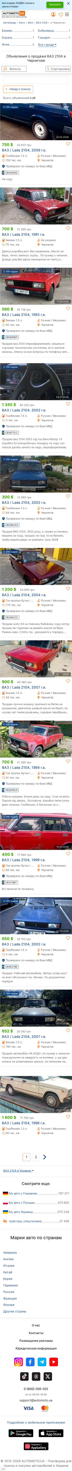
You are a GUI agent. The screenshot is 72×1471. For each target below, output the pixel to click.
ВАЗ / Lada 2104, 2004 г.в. (24, 595)
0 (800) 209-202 (36, 1389)
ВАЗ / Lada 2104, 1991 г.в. (23, 234)
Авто (22, 22)
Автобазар (9, 22)
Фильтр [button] (15, 69)
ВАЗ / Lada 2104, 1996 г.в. (24, 1123)
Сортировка (60, 69)
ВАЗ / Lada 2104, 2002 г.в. (24, 410)
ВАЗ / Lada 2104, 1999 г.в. (24, 860)
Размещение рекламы (36, 1341)
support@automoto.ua (36, 1400)
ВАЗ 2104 (41, 22)
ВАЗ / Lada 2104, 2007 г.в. (24, 687)
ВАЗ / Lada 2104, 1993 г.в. (24, 315)
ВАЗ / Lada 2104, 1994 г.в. (24, 767)
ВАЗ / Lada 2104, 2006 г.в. (24, 150)
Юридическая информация (36, 1348)
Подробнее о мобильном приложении (36, 1422)
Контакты (36, 1333)
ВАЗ (30, 22)
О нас (36, 1325)
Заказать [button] (55, 4)
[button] (68, 14)
